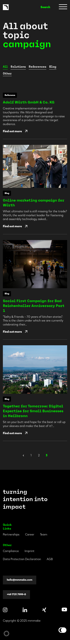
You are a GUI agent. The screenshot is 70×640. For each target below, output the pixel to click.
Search (45, 7)
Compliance (11, 551)
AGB (50, 559)
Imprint (29, 551)
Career (29, 534)
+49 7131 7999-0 (16, 594)
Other (7, 73)
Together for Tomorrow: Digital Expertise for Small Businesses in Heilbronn (33, 411)
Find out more (12, 131)
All (5, 66)
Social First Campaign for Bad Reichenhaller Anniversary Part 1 (33, 306)
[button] (6, 633)
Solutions (18, 66)
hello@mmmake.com (19, 579)
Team (43, 534)
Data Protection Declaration (22, 559)
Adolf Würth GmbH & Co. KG (28, 102)
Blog (52, 66)
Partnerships (11, 534)
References (37, 66)
